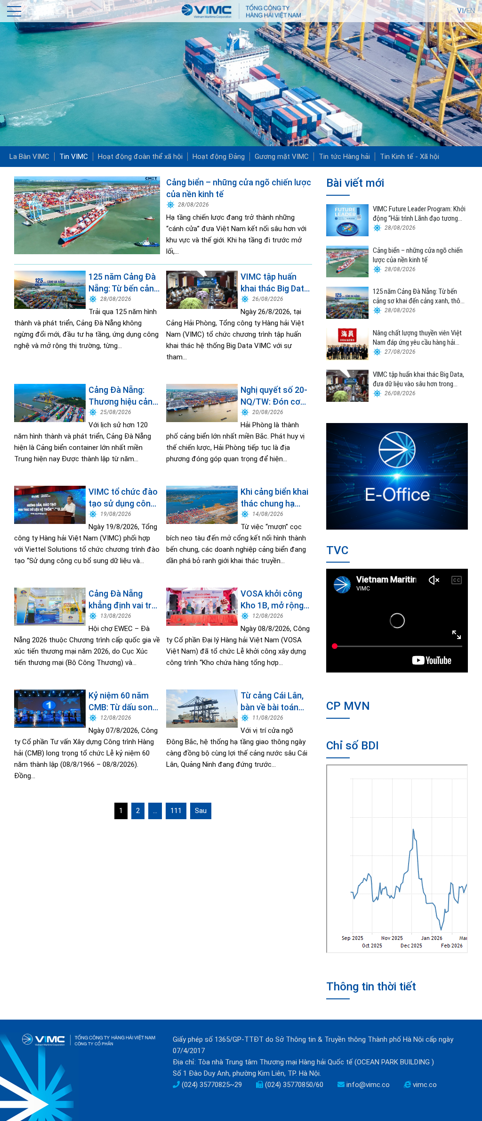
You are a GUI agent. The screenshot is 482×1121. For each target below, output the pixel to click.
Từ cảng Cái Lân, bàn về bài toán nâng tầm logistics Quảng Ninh (276, 701)
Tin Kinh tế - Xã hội (409, 156)
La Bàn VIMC (29, 156)
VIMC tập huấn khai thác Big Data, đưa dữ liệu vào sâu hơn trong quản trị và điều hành (276, 283)
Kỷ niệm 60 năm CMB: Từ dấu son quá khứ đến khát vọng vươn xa (121, 701)
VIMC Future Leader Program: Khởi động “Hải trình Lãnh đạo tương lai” (419, 214)
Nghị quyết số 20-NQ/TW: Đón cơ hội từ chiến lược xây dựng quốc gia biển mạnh (275, 396)
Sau (201, 810)
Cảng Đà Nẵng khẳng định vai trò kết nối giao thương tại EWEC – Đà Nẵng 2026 (124, 600)
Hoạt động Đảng (219, 156)
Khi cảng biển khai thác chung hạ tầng (274, 498)
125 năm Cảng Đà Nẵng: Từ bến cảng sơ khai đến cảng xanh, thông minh (123, 283)
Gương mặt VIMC (282, 156)
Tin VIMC (73, 156)
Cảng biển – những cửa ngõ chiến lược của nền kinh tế (238, 188)
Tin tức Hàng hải (344, 156)
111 (176, 810)
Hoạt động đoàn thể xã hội (140, 156)
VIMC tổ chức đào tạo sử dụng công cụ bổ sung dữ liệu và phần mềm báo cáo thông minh (123, 498)
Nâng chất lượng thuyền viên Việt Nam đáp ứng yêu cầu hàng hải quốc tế (417, 338)
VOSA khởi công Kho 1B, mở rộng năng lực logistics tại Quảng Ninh (274, 600)
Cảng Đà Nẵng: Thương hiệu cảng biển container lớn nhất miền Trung (122, 396)
